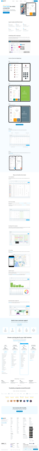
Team (17, 430)
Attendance (12, 436)
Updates (17, 446)
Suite (17, 444)
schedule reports (14, 274)
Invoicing (18, 432)
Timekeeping (12, 434)
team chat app (10, 302)
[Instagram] (33, 440)
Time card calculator (25, 435)
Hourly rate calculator (25, 436)
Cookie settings (35, 449)
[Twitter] (31, 440)
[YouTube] (32, 440)
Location (17, 426)
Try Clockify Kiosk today (19, 124)
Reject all (31, 449)
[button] (19, 385)
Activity (17, 425)
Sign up (2, 425)
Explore (2, 371)
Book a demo (3, 422)
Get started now (6, 12)
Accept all (26, 449)
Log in (2, 424)
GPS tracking (11, 251)
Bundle (17, 445)
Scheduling (18, 427)
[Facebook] (29, 440)
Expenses (18, 431)
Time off (17, 428)
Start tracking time (19, 411)
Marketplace (18, 447)
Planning (11, 435)
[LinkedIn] (30, 440)
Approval (18, 429)
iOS (12, 153)
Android (11, 153)
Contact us (19, 324)
